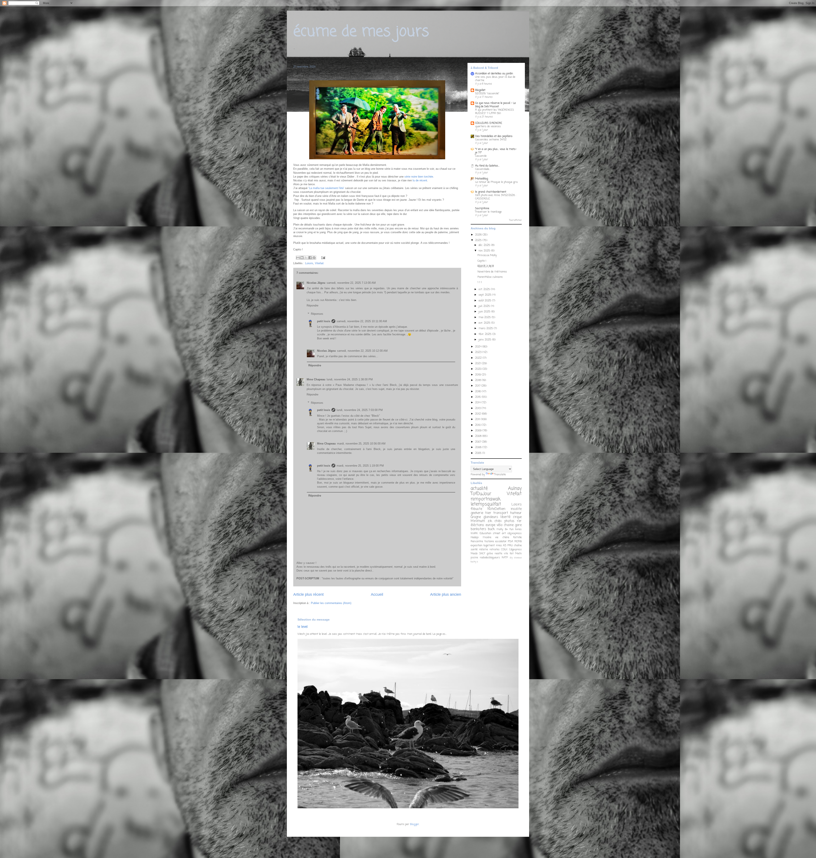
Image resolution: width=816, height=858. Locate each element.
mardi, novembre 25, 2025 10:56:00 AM (361, 443)
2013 (478, 408)
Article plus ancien (445, 594)
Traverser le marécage (488, 212)
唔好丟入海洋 (485, 266)
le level (303, 626)
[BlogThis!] (302, 257)
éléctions (477, 525)
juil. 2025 (485, 306)
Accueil (377, 594)
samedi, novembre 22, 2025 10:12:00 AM (362, 350)
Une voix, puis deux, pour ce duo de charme (495, 78)
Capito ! (481, 261)
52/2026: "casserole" (487, 94)
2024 (478, 347)
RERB (518, 541)
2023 (478, 352)
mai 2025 (485, 317)
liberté (505, 517)
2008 (478, 436)
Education (485, 533)
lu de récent (419, 180)
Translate (500, 475)
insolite (516, 509)
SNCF (482, 554)
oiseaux (518, 557)
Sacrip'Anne (482, 208)
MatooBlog (481, 179)
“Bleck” (375, 415)
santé (474, 550)
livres (518, 529)
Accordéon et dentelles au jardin (494, 74)
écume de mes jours (361, 32)
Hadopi (475, 537)
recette (498, 554)
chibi (498, 521)
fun (511, 529)
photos (509, 521)
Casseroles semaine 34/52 (491, 140)
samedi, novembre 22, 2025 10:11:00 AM (362, 321)
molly (499, 529)
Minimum (478, 521)
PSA (510, 541)
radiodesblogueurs (490, 558)
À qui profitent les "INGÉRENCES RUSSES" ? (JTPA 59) (494, 111)
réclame (483, 550)
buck (491, 529)
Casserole (481, 156)
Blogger (414, 824)
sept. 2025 (485, 295)
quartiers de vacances (488, 126)
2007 (478, 442)
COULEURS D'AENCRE (488, 123)
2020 (478, 369)
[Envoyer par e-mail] (298, 257)
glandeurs (490, 517)
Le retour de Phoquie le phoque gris (496, 182)
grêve (490, 554)
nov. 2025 (485, 251)
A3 (504, 545)
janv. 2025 (485, 340)
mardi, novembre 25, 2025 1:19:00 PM (360, 465)
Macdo (474, 554)
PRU (510, 545)
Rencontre (477, 541)
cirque (517, 517)
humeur (516, 513)
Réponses (317, 313)
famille (517, 537)
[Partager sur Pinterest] (314, 257)
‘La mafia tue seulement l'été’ (326, 188)
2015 (478, 397)
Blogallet (480, 90)
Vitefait (319, 263)
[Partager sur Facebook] (310, 257)
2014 (478, 403)
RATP (505, 558)
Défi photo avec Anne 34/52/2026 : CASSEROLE (495, 197)
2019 (478, 375)
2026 (479, 235)
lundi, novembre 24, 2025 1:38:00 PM (350, 379)
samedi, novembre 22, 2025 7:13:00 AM (351, 282)
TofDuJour (481, 494)
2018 (478, 380)
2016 (478, 391)
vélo (499, 525)
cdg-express (514, 533)
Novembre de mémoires (492, 272)
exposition (476, 545)
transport (500, 513)
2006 (478, 447)
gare (518, 525)
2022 (479, 358)
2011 (478, 419)
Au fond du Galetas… (487, 166)
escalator (501, 541)
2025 (479, 240)
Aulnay (515, 488)
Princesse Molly (487, 255)
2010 (478, 425)
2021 (478, 363)
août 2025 (485, 301)
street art (499, 533)
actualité (479, 488)
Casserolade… (482, 169)
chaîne (518, 545)
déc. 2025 (485, 245)
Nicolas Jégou (316, 282)
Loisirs (309, 263)
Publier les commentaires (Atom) (331, 603)
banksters (478, 529)
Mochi (518, 554)
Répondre (312, 305)
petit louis (323, 321)
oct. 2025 (485, 289)
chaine (509, 525)
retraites (495, 550)
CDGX (504, 550)
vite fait (509, 554)
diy (511, 557)
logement (489, 545)
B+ (506, 529)
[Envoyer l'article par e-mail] (322, 257)
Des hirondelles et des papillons (494, 136)
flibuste (476, 509)
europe (490, 525)
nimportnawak (485, 499)
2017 (478, 386)
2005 (478, 453)
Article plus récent (308, 594)
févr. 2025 (485, 334)
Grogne (476, 517)
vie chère (502, 537)
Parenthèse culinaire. (490, 277)
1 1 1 (479, 282)
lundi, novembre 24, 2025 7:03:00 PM (360, 410)
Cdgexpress (515, 550)
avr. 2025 (485, 323)
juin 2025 (485, 312)
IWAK (474, 533)
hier (488, 513)
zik (490, 521)
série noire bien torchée (418, 176)
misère (487, 537)
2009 (478, 431)
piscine (474, 558)
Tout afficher (515, 220)
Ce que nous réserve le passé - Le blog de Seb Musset (495, 105)
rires (499, 545)
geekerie (477, 513)
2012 (478, 414)
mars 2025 (486, 328)
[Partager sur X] (306, 257)
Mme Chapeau (316, 379)
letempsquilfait (486, 504)
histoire (489, 541)
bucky (473, 561)
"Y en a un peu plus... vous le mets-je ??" (496, 151)
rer (519, 521)
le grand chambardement (490, 192)
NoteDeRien (496, 509)
